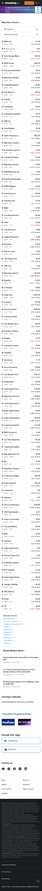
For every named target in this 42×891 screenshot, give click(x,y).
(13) (8, 637)
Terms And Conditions (9, 865)
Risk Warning (6, 879)
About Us (26, 780)
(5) (9, 618)
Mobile (4, 784)
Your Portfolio (6, 789)
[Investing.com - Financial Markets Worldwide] (12, 3)
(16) (7, 629)
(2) (8, 640)
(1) (6, 627)
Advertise (26, 784)
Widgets (5, 793)
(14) (11, 621)
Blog (3, 780)
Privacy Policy (6, 872)
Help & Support (28, 789)
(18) (12, 624)
